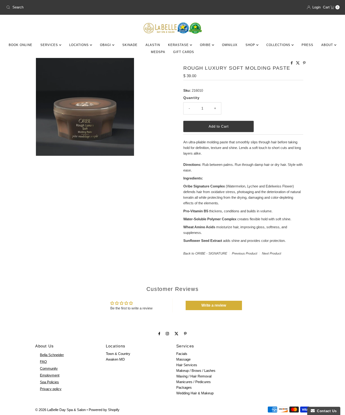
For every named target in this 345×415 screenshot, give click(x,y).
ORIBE (206, 45)
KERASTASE (179, 45)
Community (49, 368)
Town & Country (118, 354)
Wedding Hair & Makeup (195, 393)
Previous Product (244, 253)
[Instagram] (167, 333)
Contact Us (326, 411)
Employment (49, 375)
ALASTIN (153, 45)
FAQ (43, 362)
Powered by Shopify (104, 410)
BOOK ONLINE (20, 45)
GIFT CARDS (183, 52)
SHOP (250, 45)
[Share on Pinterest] (304, 63)
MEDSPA (158, 52)
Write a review (213, 305)
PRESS (307, 45)
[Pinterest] (185, 333)
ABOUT (327, 45)
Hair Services (186, 365)
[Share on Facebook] (292, 63)
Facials (181, 354)
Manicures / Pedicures (193, 382)
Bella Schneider (52, 355)
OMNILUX (230, 45)
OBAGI (106, 45)
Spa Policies (49, 382)
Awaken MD (115, 359)
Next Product (271, 253)
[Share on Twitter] (298, 63)
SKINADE (130, 45)
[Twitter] (176, 333)
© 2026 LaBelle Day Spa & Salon (60, 410)
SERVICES (49, 45)
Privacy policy (50, 389)
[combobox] (87, 7)
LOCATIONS (79, 45)
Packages (184, 387)
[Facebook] (159, 333)
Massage (183, 359)
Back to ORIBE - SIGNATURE (205, 253)
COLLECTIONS (278, 45)
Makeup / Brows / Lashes (195, 371)
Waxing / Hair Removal (193, 376)
